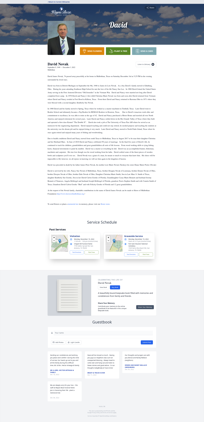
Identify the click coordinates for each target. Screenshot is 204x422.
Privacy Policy (96, 412)
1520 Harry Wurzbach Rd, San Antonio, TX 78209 (139, 249)
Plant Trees (91, 252)
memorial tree (73, 204)
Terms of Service (108, 412)
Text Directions (76, 252)
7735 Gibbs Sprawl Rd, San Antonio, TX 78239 (83, 247)
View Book (103, 287)
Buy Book (115, 287)
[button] (59, 241)
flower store (105, 204)
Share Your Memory (145, 307)
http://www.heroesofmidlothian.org (70, 193)
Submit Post (147, 342)
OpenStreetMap (104, 416)
